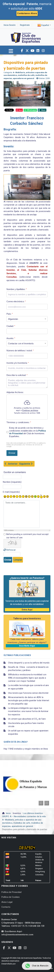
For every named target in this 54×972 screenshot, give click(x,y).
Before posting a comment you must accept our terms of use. (27, 536)
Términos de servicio (32, 445)
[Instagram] (43, 51)
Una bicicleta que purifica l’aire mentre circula (26, 725)
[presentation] (41, 803)
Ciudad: (10, 326)
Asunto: (10, 338)
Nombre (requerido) (12, 482)
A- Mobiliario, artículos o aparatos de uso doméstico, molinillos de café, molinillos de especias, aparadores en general (25, 75)
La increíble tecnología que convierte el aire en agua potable (28, 687)
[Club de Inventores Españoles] (26, 37)
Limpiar (18, 559)
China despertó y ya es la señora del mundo (29, 662)
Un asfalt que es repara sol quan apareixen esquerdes (28, 732)
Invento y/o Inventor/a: (17, 363)
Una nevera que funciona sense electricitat (28, 693)
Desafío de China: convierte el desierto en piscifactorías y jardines (28, 669)
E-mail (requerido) (11, 492)
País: (9, 314)
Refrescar (11, 550)
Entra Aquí (27, 609)
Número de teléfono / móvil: (20, 350)
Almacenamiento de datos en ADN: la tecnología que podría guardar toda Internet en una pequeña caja (28, 700)
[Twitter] (27, 51)
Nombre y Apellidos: (16, 289)
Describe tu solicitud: (17, 375)
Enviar (8, 559)
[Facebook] (22, 51)
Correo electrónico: (16, 301)
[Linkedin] (38, 51)
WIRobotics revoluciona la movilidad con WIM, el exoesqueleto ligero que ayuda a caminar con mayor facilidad (27, 677)
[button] (11, 52)
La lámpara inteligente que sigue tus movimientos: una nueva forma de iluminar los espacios (28, 711)
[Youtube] (33, 51)
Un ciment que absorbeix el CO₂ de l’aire (27, 719)
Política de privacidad (13, 445)
